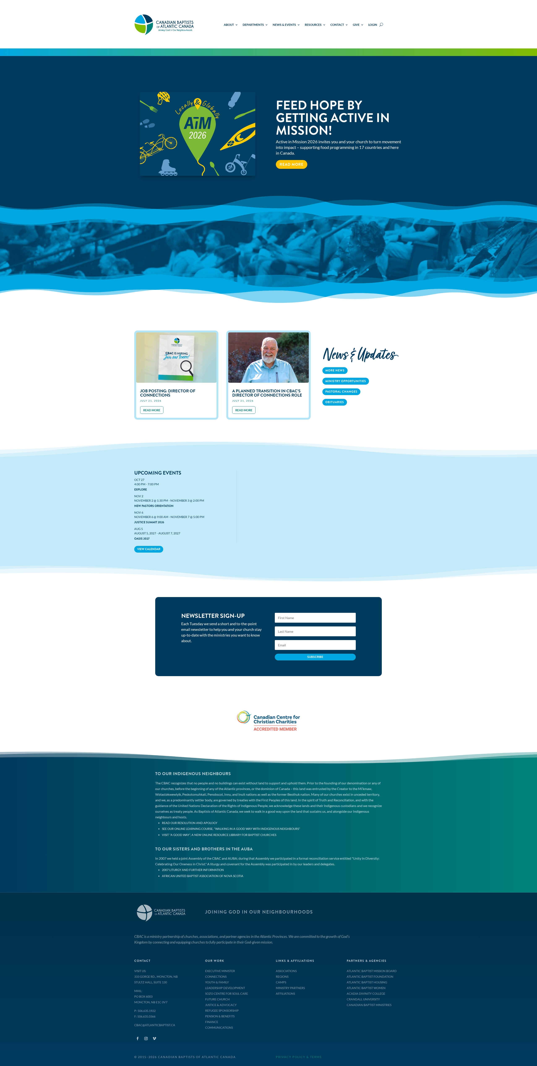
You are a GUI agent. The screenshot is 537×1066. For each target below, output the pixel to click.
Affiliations (285, 993)
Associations (286, 971)
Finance (211, 1022)
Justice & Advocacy (221, 1005)
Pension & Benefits (220, 1016)
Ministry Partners (290, 988)
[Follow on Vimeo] (154, 1038)
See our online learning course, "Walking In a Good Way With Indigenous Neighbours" (231, 828)
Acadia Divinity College (366, 993)
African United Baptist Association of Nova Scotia (202, 876)
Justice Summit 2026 (149, 522)
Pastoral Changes (341, 391)
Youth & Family (217, 982)
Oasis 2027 (142, 538)
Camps (281, 982)
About (229, 24)
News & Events (284, 24)
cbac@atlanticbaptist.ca (154, 1025)
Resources (313, 24)
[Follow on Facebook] (137, 1038)
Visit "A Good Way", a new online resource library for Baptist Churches (219, 835)
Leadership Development (225, 988)
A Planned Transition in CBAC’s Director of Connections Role (267, 393)
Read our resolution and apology (189, 823)
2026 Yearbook (325, 130)
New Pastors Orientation (153, 506)
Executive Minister (220, 971)
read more (151, 410)
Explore (140, 489)
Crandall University (363, 999)
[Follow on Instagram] (146, 1038)
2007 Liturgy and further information (193, 870)
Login (372, 24)
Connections (216, 976)
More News (335, 370)
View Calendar (148, 549)
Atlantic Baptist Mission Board (372, 971)
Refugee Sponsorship (222, 1010)
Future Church (217, 999)
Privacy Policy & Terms (299, 1057)
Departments (253, 24)
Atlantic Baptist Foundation (370, 976)
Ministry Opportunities (345, 381)
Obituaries (334, 402)
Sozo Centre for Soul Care (226, 993)
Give (356, 24)
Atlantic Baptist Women (366, 988)
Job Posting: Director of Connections (167, 393)
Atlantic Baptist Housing (367, 982)
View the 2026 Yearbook (306, 158)
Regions (282, 976)
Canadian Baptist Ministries (369, 1005)
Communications (219, 1027)
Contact (337, 24)
